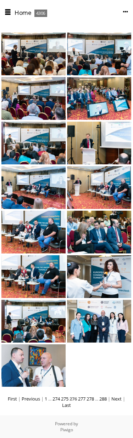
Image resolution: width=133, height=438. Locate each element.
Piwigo (66, 430)
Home (23, 12)
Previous (31, 399)
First (12, 399)
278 (90, 399)
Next (116, 399)
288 (103, 399)
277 (81, 399)
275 (64, 399)
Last (66, 405)
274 (56, 399)
